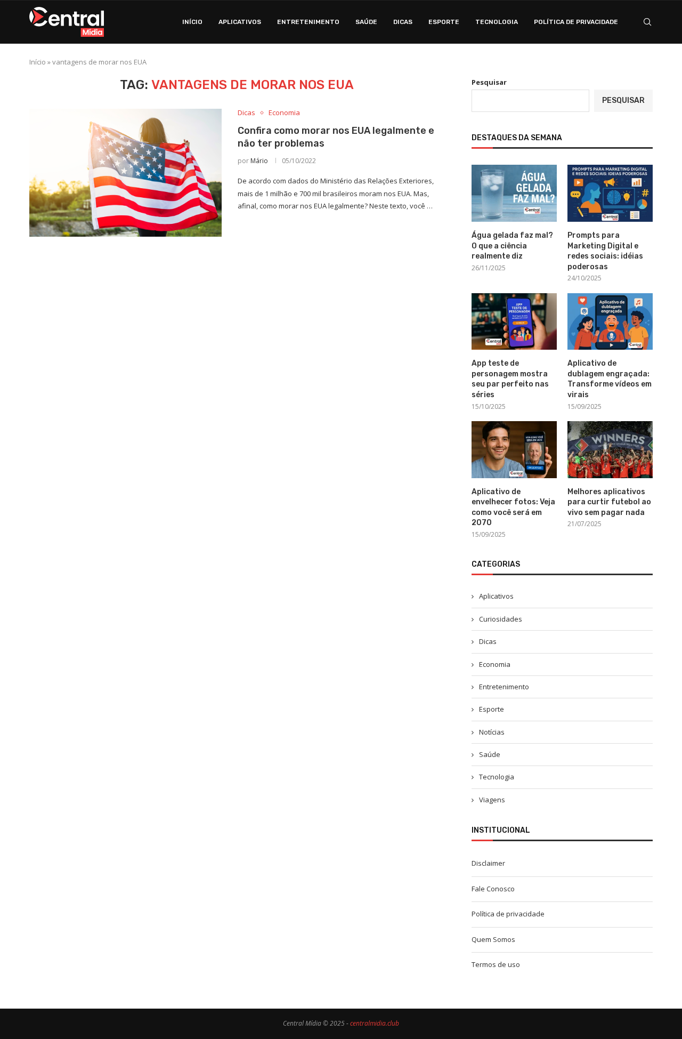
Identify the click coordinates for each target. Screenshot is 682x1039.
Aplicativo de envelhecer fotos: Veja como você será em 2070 (513, 507)
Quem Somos (493, 939)
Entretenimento (308, 22)
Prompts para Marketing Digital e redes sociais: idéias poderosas (605, 251)
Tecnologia (496, 22)
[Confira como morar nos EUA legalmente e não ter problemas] (125, 173)
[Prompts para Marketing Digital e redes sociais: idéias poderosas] (610, 193)
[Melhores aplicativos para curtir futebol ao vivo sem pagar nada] (610, 449)
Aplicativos (239, 22)
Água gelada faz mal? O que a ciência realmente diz (512, 246)
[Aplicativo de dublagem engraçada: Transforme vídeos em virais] (610, 321)
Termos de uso (496, 964)
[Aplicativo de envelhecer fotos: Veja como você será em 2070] (514, 449)
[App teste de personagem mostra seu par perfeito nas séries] (514, 321)
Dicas (402, 22)
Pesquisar (489, 82)
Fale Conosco (493, 888)
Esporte (443, 22)
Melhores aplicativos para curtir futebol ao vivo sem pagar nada (609, 502)
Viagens (492, 799)
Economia (494, 664)
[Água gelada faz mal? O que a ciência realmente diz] (514, 193)
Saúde (366, 22)
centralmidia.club (374, 1023)
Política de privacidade (576, 22)
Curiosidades (500, 619)
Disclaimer (488, 863)
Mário (259, 160)
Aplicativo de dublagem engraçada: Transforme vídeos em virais (609, 379)
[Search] (647, 22)
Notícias (492, 732)
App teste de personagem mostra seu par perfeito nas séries (510, 379)
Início (192, 22)
